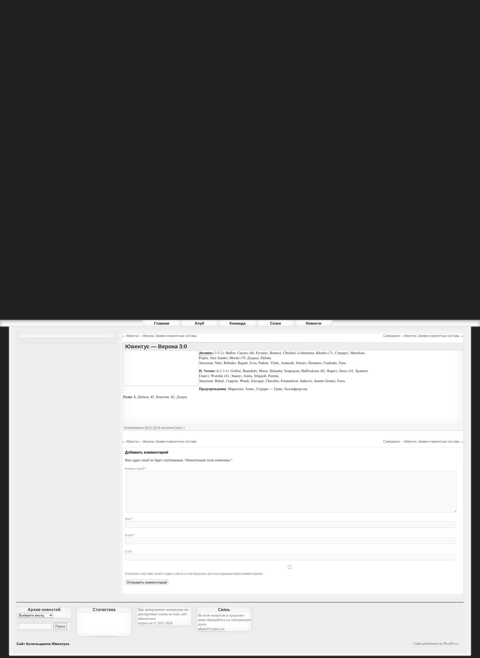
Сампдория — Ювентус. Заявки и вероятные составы (423, 335)
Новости (313, 323)
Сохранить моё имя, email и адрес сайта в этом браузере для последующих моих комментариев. (194, 573)
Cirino (178, 427)
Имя (129, 519)
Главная (161, 323)
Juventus (205, 352)
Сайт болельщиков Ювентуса (42, 643)
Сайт (128, 551)
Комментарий (135, 468)
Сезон (275, 323)
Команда (238, 323)
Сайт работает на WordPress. (437, 644)
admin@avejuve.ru (211, 628)
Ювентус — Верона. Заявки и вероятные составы (159, 335)
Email (130, 535)
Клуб (199, 323)
